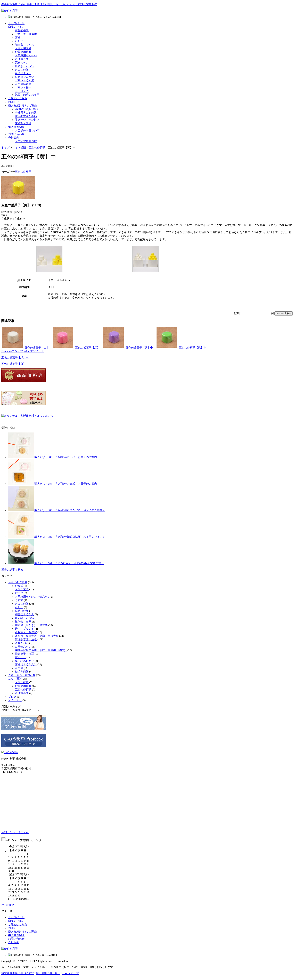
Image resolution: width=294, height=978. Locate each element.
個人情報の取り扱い (48, 973)
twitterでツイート (33, 351)
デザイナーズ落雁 (26, 34)
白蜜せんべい (23, 73)
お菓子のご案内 (17, 582)
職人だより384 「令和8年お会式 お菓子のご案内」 (67, 483)
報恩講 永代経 (24, 618)
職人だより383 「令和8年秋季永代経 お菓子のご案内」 (69, 510)
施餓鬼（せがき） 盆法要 (31, 625)
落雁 (17, 37)
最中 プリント (24, 628)
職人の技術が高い (26, 116)
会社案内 (13, 137)
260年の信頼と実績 (26, 109)
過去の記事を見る (12, 569)
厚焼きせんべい (24, 66)
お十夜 (19, 592)
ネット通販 (19, 147)
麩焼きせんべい (24, 76)
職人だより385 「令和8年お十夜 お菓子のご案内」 (67, 457)
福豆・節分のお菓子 (27, 94)
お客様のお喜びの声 (27, 130)
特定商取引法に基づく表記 (17, 973)
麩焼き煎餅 (22, 671)
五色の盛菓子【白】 (13, 363)
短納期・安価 (23, 123)
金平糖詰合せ (23, 84)
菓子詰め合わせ (24, 660)
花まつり (20, 657)
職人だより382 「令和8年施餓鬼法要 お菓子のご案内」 (69, 536)
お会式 (19, 585)
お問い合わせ (16, 134)
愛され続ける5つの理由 (22, 105)
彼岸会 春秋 (23, 621)
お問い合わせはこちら (15, 832)
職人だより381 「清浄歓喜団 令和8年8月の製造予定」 (69, 563)
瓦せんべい (22, 62)
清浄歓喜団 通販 (26, 639)
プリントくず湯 (24, 80)
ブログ (12, 696)
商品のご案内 (16, 26)
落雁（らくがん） (26, 664)
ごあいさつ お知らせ (21, 675)
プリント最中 (23, 87)
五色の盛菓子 (37, 147)
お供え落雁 (22, 682)
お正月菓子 (22, 91)
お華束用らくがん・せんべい (32, 596)
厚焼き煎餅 (22, 610)
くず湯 (19, 600)
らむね (19, 41)
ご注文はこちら (17, 98)
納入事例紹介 (16, 126)
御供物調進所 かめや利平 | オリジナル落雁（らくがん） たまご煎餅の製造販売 (49, 4)
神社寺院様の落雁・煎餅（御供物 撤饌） (41, 650)
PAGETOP (7, 905)
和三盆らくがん (24, 44)
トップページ (16, 23)
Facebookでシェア (12, 351)
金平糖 (19, 668)
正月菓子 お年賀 (26, 632)
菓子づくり (15, 700)
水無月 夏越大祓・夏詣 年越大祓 (37, 635)
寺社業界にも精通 (26, 112)
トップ (5, 147)
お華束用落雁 (23, 51)
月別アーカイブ (10, 710)
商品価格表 (22, 30)
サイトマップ (70, 973)
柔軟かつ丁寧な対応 (27, 119)
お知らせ (13, 101)
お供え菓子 (22, 589)
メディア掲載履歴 (26, 141)
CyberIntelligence (78, 961)
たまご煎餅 (22, 69)
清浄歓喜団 (22, 59)
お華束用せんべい (26, 55)
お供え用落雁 (23, 48)
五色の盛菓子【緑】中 (15, 357)
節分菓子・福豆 (24, 653)
